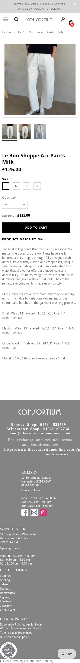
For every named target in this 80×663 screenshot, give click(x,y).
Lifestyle (5, 601)
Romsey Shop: (38, 424)
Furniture (6, 575)
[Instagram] (43, 512)
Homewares (7, 592)
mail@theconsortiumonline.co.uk (40, 433)
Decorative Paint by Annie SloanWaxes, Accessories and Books (21, 626)
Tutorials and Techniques (16, 632)
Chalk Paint (7, 610)
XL (37, 186)
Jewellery (6, 605)
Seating (5, 580)
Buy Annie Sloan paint (14, 637)
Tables (4, 584)
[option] (40, 79)
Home (6, 32)
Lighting (5, 597)
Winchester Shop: (38, 429)
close (75, 4)
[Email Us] (34, 512)
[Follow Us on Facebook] (25, 512)
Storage (5, 588)
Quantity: (9, 197)
